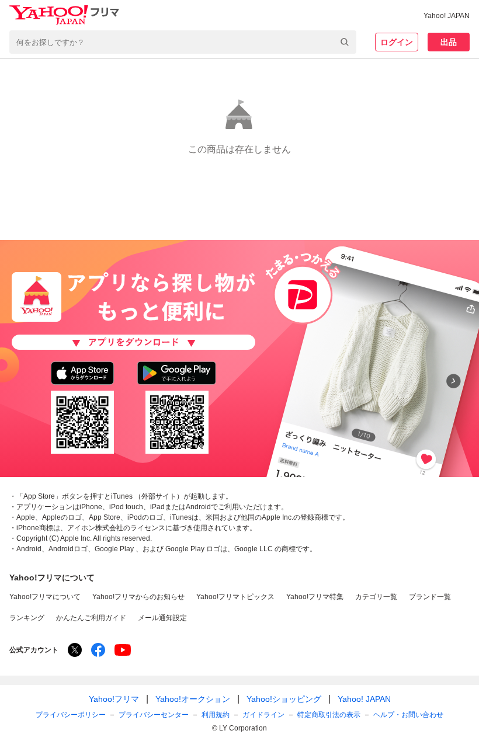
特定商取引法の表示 (328, 715)
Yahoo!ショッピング (284, 699)
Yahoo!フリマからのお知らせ (138, 597)
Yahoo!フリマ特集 (314, 597)
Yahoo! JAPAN (447, 16)
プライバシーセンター (154, 715)
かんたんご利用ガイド (91, 618)
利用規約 (216, 715)
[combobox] (182, 42)
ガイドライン (263, 715)
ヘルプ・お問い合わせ (408, 715)
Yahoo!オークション (192, 699)
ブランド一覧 (430, 597)
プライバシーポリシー (71, 715)
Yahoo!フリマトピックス (235, 597)
